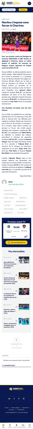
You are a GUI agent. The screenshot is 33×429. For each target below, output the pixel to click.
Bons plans (11, 409)
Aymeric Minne (8, 190)
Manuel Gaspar (9, 209)
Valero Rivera (8, 212)
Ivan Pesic (7, 205)
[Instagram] (23, 399)
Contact (6, 407)
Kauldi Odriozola (21, 205)
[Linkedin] (9, 399)
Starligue (23, 10)
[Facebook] (19, 399)
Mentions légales (15, 407)
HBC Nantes (23, 198)
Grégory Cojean (9, 198)
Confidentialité (20, 409)
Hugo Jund (7, 201)
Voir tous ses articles (16, 184)
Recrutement (25, 407)
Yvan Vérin (21, 212)
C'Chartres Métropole (10, 194)
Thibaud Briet (23, 209)
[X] (14, 399)
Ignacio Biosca (20, 201)
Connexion (5, 355)
